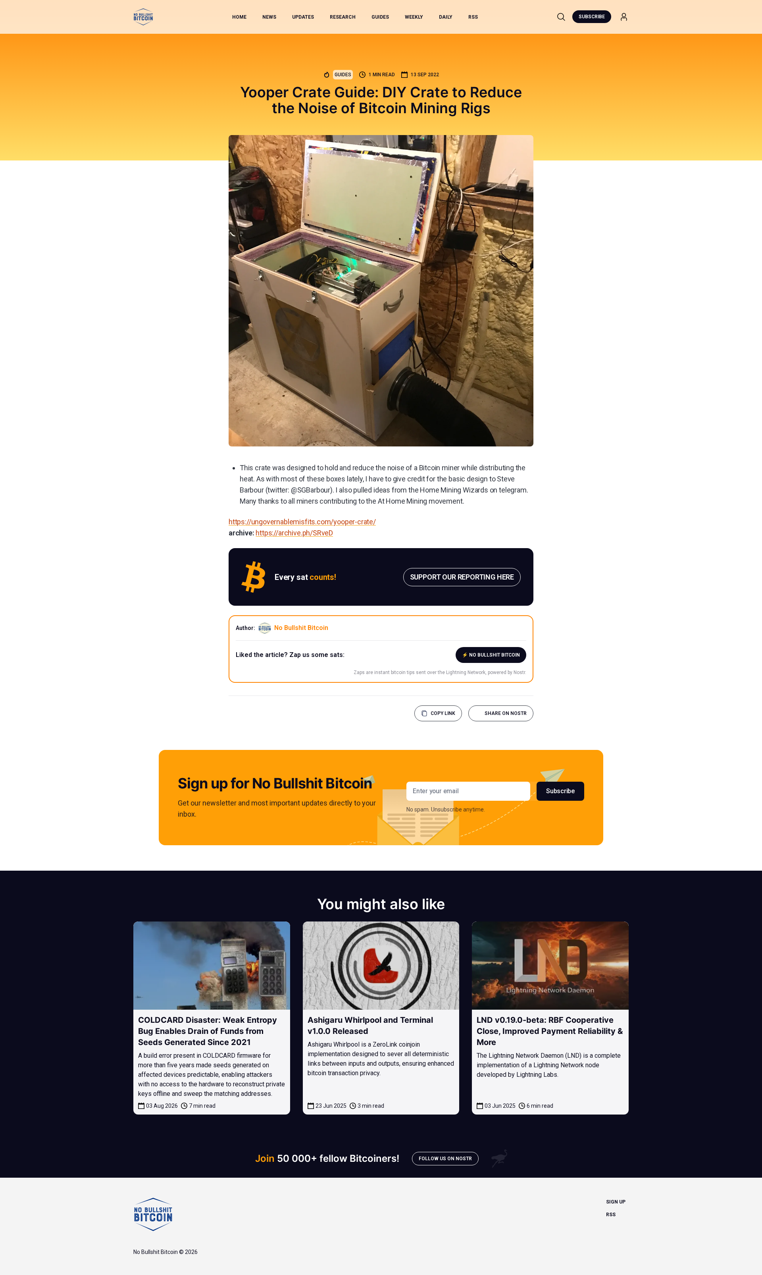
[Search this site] (561, 16)
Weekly (414, 17)
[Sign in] (624, 17)
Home (239, 17)
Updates (303, 17)
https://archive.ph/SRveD (294, 533)
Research (343, 17)
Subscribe (592, 16)
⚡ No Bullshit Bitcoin (491, 655)
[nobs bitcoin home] (143, 17)
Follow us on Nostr (445, 1158)
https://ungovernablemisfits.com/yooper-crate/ (302, 522)
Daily (445, 17)
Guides (380, 17)
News (269, 17)
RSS (473, 17)
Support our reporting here (462, 577)
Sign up (615, 1202)
